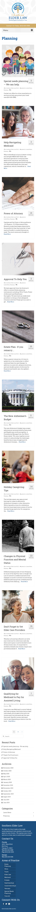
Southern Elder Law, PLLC (12, 88)
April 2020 (6, 776)
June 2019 (6, 802)
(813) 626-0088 (8, 850)
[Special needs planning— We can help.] (18, 61)
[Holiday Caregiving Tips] (18, 467)
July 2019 (6, 800)
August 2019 (7, 797)
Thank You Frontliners (10, 755)
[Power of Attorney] (18, 193)
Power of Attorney (9, 752)
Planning (6, 90)
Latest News (29, 88)
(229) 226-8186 (8, 857)
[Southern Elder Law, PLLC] (18, 12)
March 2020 (7, 779)
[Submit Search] (3, 736)
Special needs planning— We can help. (15, 746)
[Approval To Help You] (18, 259)
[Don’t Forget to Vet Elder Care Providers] (18, 606)
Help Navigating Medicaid (12, 749)
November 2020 (8, 768)
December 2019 (8, 785)
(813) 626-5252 (9, 852)
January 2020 (7, 782)
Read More (7, 234)
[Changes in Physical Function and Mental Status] (18, 536)
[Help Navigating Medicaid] (18, 122)
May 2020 (6, 774)
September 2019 (8, 794)
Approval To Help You (10, 758)
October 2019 (7, 791)
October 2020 (7, 771)
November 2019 (8, 788)
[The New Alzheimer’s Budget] (18, 396)
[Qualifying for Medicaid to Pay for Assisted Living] (18, 673)
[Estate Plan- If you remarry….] (18, 326)
